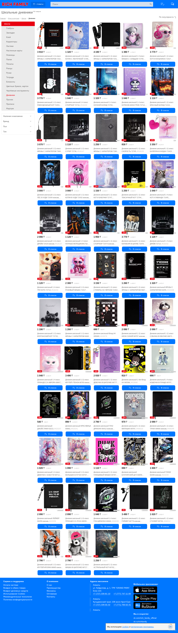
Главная (3, 18)
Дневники (10, 95)
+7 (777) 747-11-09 (122, 594)
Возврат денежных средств (15, 591)
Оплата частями (10, 585)
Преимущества (53, 588)
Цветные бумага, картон (17, 86)
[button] (162, 4)
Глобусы (10, 28)
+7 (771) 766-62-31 (122, 605)
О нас (49, 585)
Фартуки (10, 108)
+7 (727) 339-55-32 (101, 605)
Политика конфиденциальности (17, 599)
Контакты (51, 597)
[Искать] (150, 4)
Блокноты (10, 82)
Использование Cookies (14, 594)
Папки (9, 59)
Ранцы (9, 68)
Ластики (9, 46)
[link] (15, 4)
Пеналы (9, 64)
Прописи (10, 104)
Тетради (10, 77)
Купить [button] (50, 64)
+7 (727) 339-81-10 (101, 594)
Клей (8, 37)
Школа (24, 18)
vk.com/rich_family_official (145, 618)
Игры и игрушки (13, 18)
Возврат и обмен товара (14, 588)
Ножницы (10, 55)
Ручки (8, 73)
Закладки (10, 33)
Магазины (51, 591)
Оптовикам (52, 594)
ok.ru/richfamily (140, 621)
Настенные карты (14, 50)
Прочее (9, 99)
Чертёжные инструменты (17, 91)
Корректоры (11, 42)
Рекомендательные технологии (17, 597)
